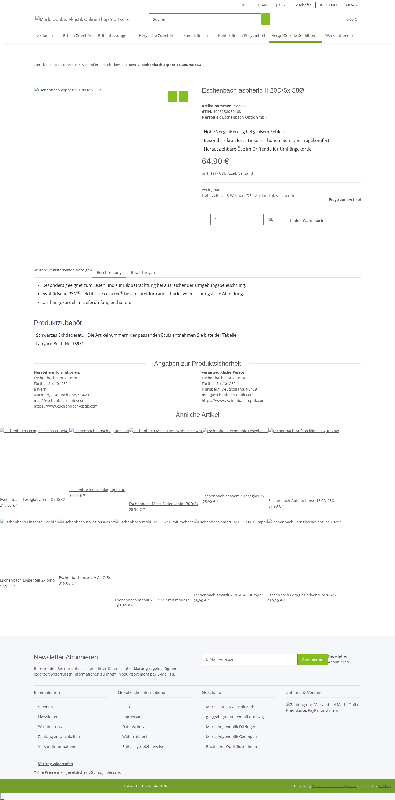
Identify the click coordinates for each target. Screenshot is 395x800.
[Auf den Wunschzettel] (183, 96)
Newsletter (48, 716)
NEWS (351, 5)
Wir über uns (50, 726)
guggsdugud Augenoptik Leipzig (235, 716)
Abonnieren (313, 659)
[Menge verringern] (206, 219)
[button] (328, 19)
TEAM (262, 5)
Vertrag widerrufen (55, 763)
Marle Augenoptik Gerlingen (231, 736)
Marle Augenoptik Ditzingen (231, 726)
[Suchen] (265, 19)
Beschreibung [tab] (109, 272)
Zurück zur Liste (46, 64)
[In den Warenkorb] (38, 84)
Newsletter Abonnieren (338, 659)
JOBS (280, 5)
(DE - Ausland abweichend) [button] (270, 195)
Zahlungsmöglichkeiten (59, 736)
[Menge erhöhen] (267, 231)
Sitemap (45, 706)
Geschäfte (302, 5)
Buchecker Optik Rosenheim (231, 746)
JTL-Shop (384, 786)
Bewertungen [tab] (143, 272)
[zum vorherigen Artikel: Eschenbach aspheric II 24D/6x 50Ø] (205, 66)
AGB (126, 706)
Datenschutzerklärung (128, 668)
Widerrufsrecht (136, 736)
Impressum (132, 716)
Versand (245, 173)
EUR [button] (242, 5)
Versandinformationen (58, 746)
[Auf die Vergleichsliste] (172, 96)
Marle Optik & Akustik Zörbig (232, 706)
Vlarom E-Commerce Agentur (334, 786)
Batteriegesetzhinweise (143, 746)
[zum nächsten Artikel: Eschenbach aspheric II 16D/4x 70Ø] (215, 66)
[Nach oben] (2, 796)
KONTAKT (328, 5)
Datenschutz (133, 726)
